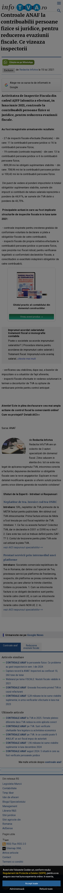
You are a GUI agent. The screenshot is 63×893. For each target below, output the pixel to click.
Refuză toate (46, 889)
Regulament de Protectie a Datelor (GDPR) (24, 873)
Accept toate (31, 883)
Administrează (17, 889)
